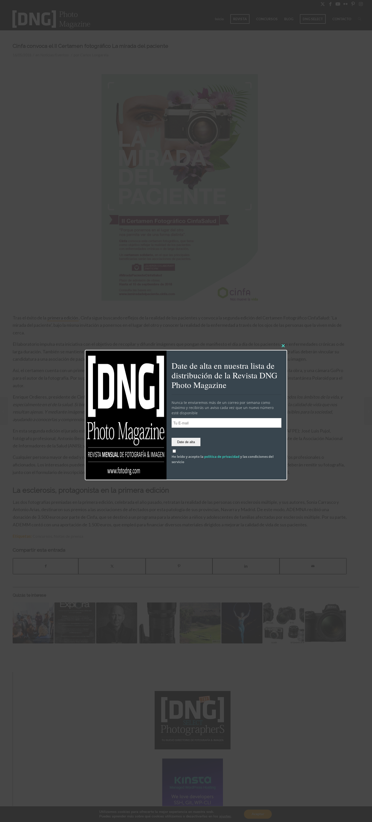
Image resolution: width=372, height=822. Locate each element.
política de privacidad (221, 456)
